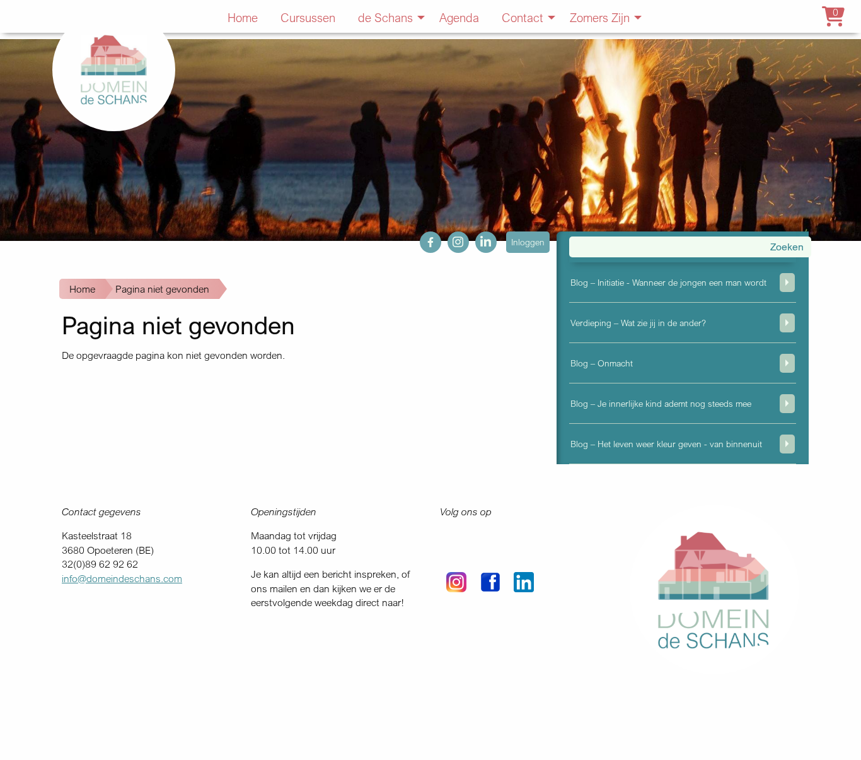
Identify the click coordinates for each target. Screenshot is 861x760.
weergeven (787, 282)
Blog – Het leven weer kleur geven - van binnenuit (666, 443)
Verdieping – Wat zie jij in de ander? (638, 322)
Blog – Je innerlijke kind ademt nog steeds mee (660, 403)
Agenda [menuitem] (459, 17)
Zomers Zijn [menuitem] (600, 17)
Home (82, 289)
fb (424, 238)
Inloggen (528, 242)
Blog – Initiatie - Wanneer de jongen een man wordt (668, 282)
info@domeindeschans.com (122, 578)
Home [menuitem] (243, 17)
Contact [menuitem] (522, 17)
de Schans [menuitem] (385, 17)
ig (451, 238)
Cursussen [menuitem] (307, 17)
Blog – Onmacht (601, 363)
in (479, 238)
